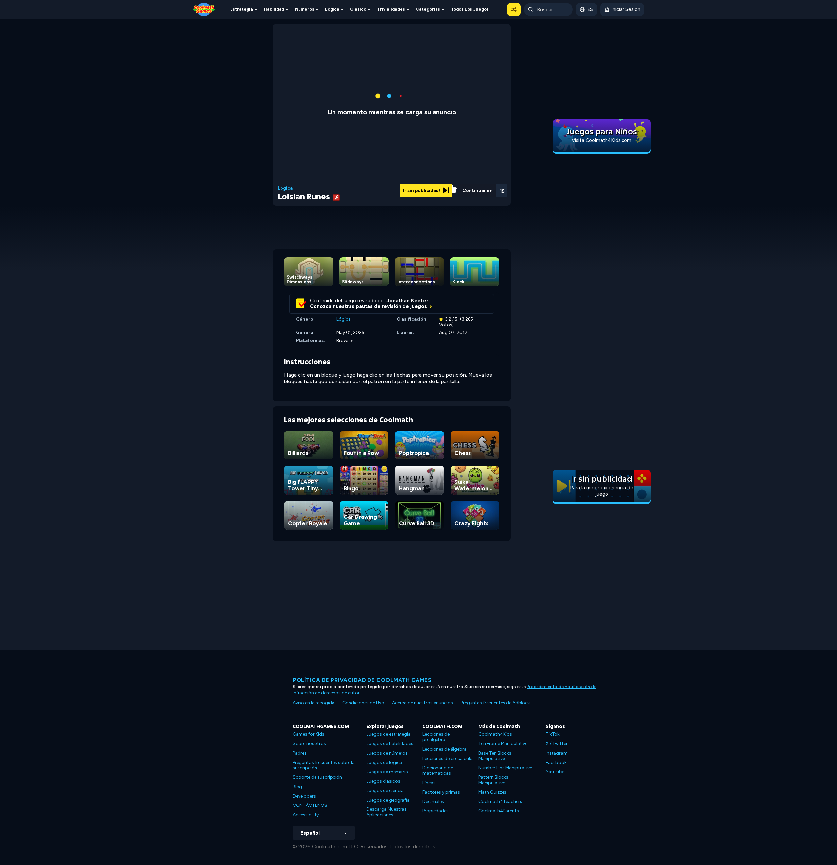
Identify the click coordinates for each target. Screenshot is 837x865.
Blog (297, 786)
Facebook (556, 762)
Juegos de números (387, 753)
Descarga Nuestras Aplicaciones (387, 812)
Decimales (433, 801)
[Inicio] (204, 9)
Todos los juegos (470, 9)
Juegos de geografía (388, 800)
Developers (304, 796)
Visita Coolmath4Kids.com (601, 140)
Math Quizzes (492, 792)
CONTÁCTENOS (310, 805)
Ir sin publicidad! (422, 190)
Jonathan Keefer (407, 301)
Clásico (358, 9)
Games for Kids (308, 734)
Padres (300, 753)
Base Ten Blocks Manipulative (494, 755)
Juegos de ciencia (385, 790)
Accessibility (306, 815)
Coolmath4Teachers (500, 801)
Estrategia (241, 9)
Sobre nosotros (309, 743)
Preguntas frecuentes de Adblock (495, 702)
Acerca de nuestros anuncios (422, 702)
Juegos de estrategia (389, 734)
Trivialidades (391, 9)
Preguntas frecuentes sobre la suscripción (324, 765)
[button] (514, 9)
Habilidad (274, 9)
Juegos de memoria (387, 771)
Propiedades (435, 811)
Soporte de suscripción (317, 777)
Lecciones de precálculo (447, 758)
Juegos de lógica (384, 762)
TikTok (553, 734)
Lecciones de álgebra (444, 749)
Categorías (428, 9)
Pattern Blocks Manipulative (493, 780)
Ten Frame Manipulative (502, 743)
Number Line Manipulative (505, 768)
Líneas (429, 783)
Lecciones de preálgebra (436, 736)
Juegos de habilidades (390, 743)
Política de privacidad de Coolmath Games (362, 680)
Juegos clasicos (383, 781)
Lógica (332, 9)
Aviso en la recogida (313, 702)
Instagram (557, 753)
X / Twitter (557, 743)
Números (304, 9)
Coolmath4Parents (498, 811)
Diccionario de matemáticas (437, 770)
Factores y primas (441, 792)
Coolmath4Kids (495, 734)
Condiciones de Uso (363, 702)
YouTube (555, 771)
